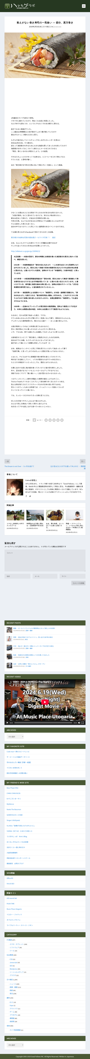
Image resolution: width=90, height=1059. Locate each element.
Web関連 (10, 955)
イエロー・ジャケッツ (14, 914)
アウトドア (13, 1008)
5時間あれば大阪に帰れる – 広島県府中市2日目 (35, 524)
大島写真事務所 (12, 853)
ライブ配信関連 (15, 1030)
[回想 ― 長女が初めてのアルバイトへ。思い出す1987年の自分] (9, 639)
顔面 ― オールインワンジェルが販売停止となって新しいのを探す (34, 628)
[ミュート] (79, 723)
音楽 (27, 657)
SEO (11, 966)
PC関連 (9, 940)
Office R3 (10, 878)
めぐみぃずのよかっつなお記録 (17, 842)
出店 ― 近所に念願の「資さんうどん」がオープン (29, 664)
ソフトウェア (14, 947)
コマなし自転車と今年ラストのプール (15, 524)
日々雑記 (46, 26)
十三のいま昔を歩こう (14, 768)
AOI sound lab (12, 898)
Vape (11, 1005)
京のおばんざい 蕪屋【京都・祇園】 (19, 762)
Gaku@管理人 (31, 480)
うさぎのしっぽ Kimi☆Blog (17, 836)
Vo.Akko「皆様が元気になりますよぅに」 (21, 826)
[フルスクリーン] (83, 723)
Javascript (13, 962)
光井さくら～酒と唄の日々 (16, 847)
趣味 (8, 998)
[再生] (7, 723)
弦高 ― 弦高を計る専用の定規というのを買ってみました (31, 655)
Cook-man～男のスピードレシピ (18, 751)
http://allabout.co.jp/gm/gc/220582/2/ (25, 251)
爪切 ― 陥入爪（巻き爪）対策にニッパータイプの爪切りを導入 (33, 646)
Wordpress (13, 969)
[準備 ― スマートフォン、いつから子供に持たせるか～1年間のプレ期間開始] (74, 515)
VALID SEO (10, 883)
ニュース (13, 984)
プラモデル (13, 1015)
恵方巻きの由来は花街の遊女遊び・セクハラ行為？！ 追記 (33, 237)
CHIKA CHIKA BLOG (13, 793)
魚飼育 (12, 1021)
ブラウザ (13, 975)
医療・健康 (29, 630)
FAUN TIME (10, 903)
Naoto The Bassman (14, 809)
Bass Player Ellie (12, 788)
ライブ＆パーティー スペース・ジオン (20, 925)
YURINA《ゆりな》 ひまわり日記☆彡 (19, 831)
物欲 (11, 990)
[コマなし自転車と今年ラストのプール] (15, 515)
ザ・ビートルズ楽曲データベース (18, 757)
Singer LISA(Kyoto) (13, 820)
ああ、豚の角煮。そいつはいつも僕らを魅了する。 (55, 525)
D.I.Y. (11, 1002)
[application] (45, 702)
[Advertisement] (45, 97)
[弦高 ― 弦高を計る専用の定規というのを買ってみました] (9, 656)
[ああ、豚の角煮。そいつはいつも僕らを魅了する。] (55, 515)
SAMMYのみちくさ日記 (14, 815)
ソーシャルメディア (16, 972)
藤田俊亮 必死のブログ (15, 863)
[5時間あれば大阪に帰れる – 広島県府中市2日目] (35, 515)
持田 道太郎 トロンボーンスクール (18, 858)
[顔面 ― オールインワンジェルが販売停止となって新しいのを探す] (9, 630)
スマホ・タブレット (17, 944)
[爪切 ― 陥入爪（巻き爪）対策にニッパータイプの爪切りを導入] (9, 647)
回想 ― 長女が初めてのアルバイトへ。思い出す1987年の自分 (33, 637)
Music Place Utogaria (14, 909)
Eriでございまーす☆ (14, 798)
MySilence (10, 804)
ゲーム (12, 1012)
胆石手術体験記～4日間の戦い (17, 773)
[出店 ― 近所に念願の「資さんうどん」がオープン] (9, 665)
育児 (26, 639)
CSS (11, 959)
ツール (12, 951)
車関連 (12, 1018)
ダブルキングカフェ (14, 920)
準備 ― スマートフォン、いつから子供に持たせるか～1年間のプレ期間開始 (74, 526)
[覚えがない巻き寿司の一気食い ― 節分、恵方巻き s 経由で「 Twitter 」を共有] (34, 420)
